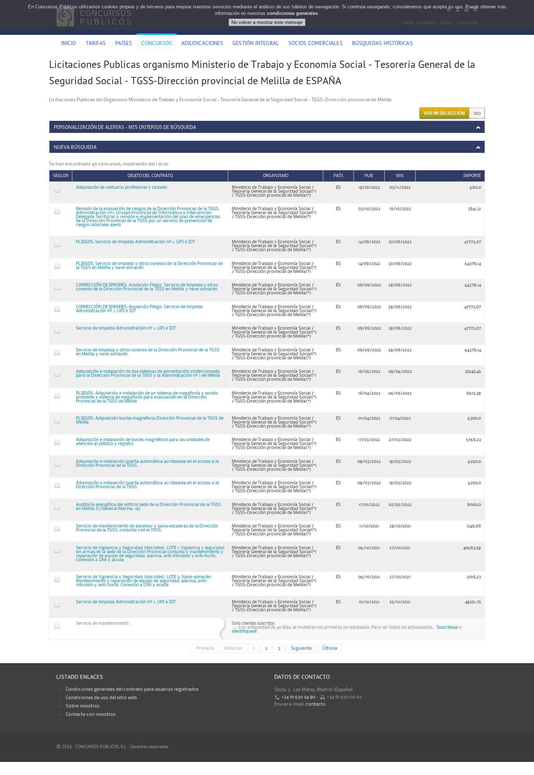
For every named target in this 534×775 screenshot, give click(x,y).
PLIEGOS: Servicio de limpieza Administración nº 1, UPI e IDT (135, 242)
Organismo (275, 176)
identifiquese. (245, 631)
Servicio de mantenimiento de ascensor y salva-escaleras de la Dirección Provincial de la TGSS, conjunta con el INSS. (147, 528)
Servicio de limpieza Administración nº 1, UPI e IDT (126, 328)
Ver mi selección (444, 113)
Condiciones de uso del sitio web (101, 698)
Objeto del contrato (150, 176)
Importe (472, 176)
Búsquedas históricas (382, 44)
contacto (315, 704)
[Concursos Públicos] (94, 31)
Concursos (156, 44)
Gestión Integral (255, 44)
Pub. (369, 176)
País (338, 176)
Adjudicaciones (202, 44)
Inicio (68, 44)
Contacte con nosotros (91, 714)
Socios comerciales (315, 44)
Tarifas (96, 44)
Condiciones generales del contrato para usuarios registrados (132, 689)
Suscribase (447, 627)
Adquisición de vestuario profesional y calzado (121, 187)
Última (329, 648)
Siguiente (301, 648)
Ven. (400, 176)
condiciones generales (292, 13)
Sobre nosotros (83, 706)
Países (123, 44)
